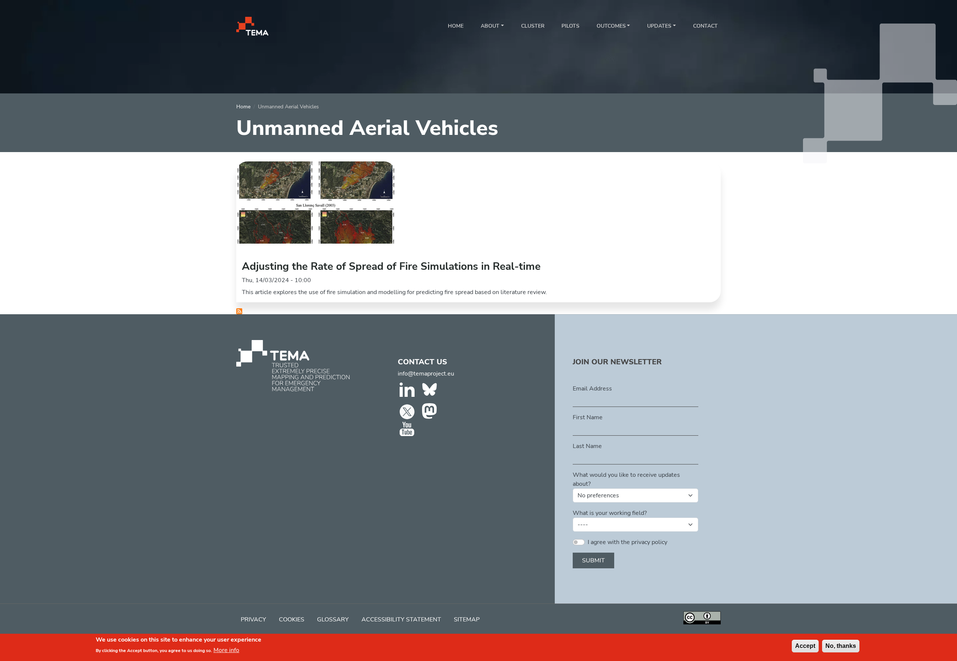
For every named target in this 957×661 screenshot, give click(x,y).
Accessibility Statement (401, 619)
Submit (593, 560)
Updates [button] (659, 26)
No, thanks (840, 646)
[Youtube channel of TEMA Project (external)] (408, 429)
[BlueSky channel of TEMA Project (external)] (430, 391)
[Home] (252, 26)
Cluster (532, 26)
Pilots (570, 26)
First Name (588, 417)
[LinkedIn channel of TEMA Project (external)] (408, 391)
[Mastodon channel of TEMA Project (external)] (430, 411)
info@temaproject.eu (426, 374)
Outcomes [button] (611, 26)
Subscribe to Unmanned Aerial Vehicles (239, 311)
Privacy (253, 619)
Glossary (333, 619)
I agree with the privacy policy (627, 542)
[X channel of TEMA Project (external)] (408, 411)
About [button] (490, 26)
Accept (805, 646)
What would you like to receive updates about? (626, 479)
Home (456, 26)
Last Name (587, 446)
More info (226, 650)
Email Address (592, 388)
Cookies (291, 619)
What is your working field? (610, 513)
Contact (705, 26)
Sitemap (467, 619)
